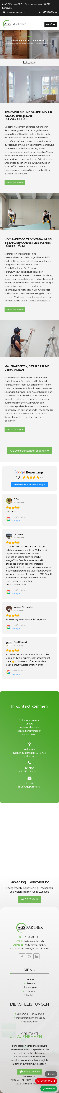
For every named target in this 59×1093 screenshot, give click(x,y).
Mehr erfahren (15, 182)
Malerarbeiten (30, 1021)
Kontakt (30, 995)
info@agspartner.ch (15, 12)
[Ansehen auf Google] (9, 501)
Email (52, 1074)
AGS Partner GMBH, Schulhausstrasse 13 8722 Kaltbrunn (26, 6)
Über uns (30, 983)
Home (30, 979)
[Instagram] (29, 956)
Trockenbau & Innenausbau (30, 1017)
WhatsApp (38, 48)
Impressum (30, 991)
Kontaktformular (31, 1071)
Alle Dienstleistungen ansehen (28, 450)
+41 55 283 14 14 (49, 12)
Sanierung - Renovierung (30, 1013)
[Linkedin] (36, 956)
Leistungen (30, 987)
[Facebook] (22, 956)
